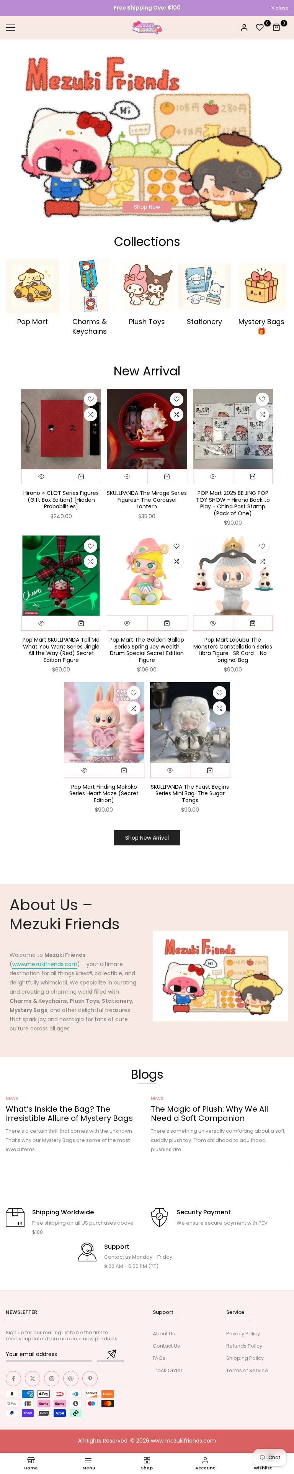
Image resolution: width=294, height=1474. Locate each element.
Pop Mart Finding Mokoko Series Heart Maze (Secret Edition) (104, 793)
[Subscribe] (110, 1354)
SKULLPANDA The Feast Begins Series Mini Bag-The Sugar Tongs (190, 793)
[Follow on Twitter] (32, 1378)
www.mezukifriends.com (44, 964)
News (12, 1098)
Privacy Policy (243, 1333)
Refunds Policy (244, 1346)
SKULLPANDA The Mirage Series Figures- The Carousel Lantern (147, 499)
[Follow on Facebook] (13, 1378)
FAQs (159, 1358)
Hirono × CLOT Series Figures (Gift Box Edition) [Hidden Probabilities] (61, 499)
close (16, 8)
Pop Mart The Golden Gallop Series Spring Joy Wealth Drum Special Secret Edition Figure (146, 650)
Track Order (168, 1370)
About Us (164, 1333)
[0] (260, 27)
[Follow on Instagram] (51, 1378)
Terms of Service (247, 1370)
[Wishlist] (90, 399)
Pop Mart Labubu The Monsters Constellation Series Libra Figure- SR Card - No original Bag (232, 650)
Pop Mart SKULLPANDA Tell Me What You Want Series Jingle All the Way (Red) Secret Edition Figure (61, 650)
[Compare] (90, 414)
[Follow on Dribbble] (70, 1378)
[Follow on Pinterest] (90, 1378)
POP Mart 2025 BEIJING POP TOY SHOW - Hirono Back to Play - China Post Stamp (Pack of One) (233, 503)
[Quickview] (41, 476)
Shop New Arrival (147, 838)
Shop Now (147, 207)
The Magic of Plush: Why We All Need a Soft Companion (209, 1114)
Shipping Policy (245, 1358)
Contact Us (166, 1346)
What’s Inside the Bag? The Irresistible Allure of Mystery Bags (69, 1114)
